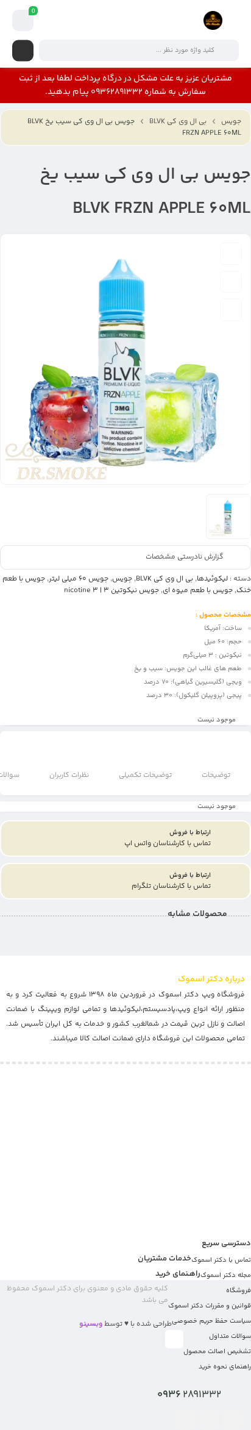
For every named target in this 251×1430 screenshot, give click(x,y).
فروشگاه (238, 1290)
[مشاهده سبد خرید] (23, 21)
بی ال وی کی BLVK (178, 121)
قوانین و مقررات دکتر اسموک (209, 1306)
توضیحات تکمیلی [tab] (145, 775)
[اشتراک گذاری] (231, 310)
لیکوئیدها (212, 579)
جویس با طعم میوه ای (198, 590)
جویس (231, 121)
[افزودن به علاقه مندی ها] (231, 254)
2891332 (189, 1395)
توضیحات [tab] (216, 775)
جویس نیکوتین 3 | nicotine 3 (111, 590)
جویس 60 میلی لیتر (78, 579)
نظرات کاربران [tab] (69, 775)
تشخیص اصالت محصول (217, 1351)
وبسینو (90, 1324)
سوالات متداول (230, 1336)
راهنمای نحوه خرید (225, 1367)
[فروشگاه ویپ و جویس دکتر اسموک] (212, 20)
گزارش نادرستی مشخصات (185, 557)
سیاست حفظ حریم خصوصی (211, 1321)
